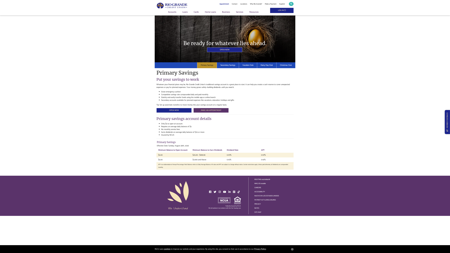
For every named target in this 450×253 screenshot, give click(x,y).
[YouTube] (224, 191)
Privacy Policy (260, 249)
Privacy (257, 204)
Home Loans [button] (210, 12)
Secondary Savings (227, 65)
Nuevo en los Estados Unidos (266, 196)
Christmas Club (286, 65)
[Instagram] (219, 191)
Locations (243, 4)
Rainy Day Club (267, 65)
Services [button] (239, 12)
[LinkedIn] (229, 191)
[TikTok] (238, 191)
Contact (234, 4)
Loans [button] (185, 12)
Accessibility (259, 192)
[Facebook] (210, 191)
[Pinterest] (234, 191)
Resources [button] (254, 12)
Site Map (257, 212)
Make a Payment (270, 4)
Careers (257, 187)
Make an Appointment (211, 110)
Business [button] (226, 12)
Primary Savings (207, 65)
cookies (167, 249)
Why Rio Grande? (256, 4)
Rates (256, 208)
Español (282, 4)
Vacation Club (247, 65)
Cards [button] (196, 12)
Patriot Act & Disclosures (265, 200)
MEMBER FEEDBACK (447, 121)
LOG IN (281, 10)
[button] (291, 4)
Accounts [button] (172, 12)
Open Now (224, 49)
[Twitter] (214, 191)
